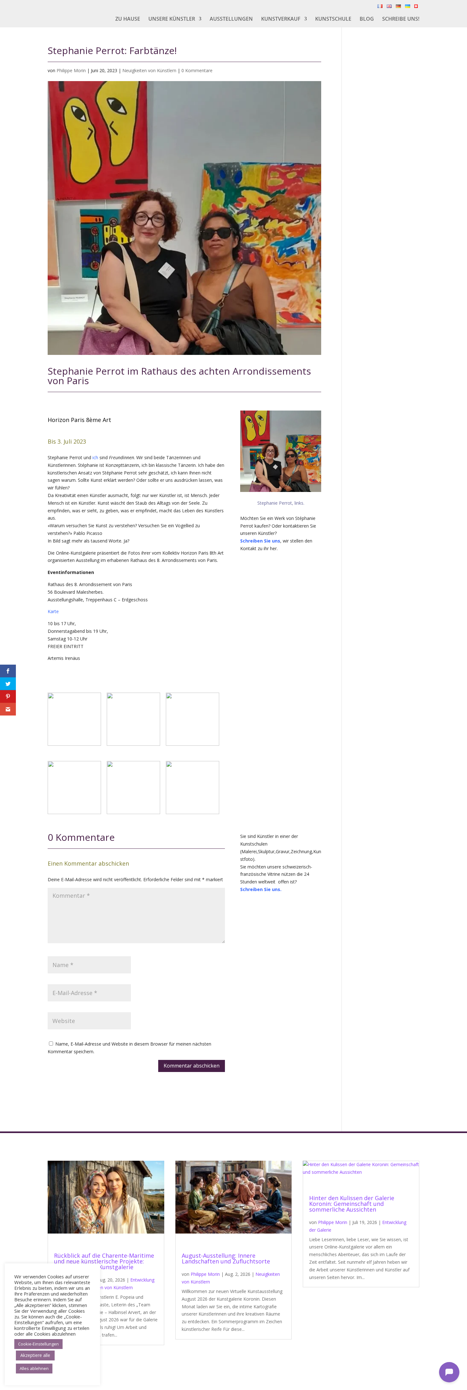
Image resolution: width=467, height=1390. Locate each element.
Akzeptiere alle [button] (35, 1355)
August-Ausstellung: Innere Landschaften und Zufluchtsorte (226, 1258)
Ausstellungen (231, 19)
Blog (367, 19)
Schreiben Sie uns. (260, 889)
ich (95, 457)
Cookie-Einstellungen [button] (38, 1344)
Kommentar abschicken (192, 1065)
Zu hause (127, 19)
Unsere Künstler (171, 19)
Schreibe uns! (400, 19)
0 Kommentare (197, 70)
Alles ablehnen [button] (34, 1368)
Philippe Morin (71, 70)
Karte (53, 611)
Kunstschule (333, 19)
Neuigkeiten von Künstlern (149, 70)
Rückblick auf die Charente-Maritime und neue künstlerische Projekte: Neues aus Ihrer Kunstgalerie (104, 1261)
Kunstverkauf (281, 19)
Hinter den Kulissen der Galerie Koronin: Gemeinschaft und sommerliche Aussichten (351, 1203)
